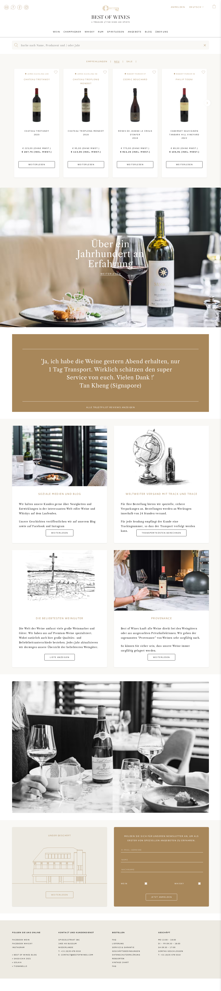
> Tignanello (19, 966)
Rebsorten (118, 958)
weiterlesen (59, 894)
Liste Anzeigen (59, 657)
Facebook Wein (21, 939)
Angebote (135, 31)
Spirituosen (115, 31)
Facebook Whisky (22, 943)
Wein (56, 31)
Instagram (26, 7)
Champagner (72, 31)
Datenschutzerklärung (126, 955)
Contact (6, 7)
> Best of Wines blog (24, 955)
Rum (100, 31)
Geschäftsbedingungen (126, 951)
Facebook (19, 7)
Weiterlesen (110, 273)
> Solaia (17, 962)
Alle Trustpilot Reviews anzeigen (110, 407)
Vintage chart (120, 962)
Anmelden (178, 7)
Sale (129, 61)
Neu (116, 61)
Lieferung (118, 943)
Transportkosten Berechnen (161, 532)
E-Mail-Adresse (130, 847)
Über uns (161, 31)
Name (124, 856)
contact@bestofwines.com (77, 955)
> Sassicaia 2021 (21, 958)
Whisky (90, 31)
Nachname (127, 866)
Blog (148, 31)
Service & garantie (123, 947)
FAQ (13, 7)
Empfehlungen (96, 61)
